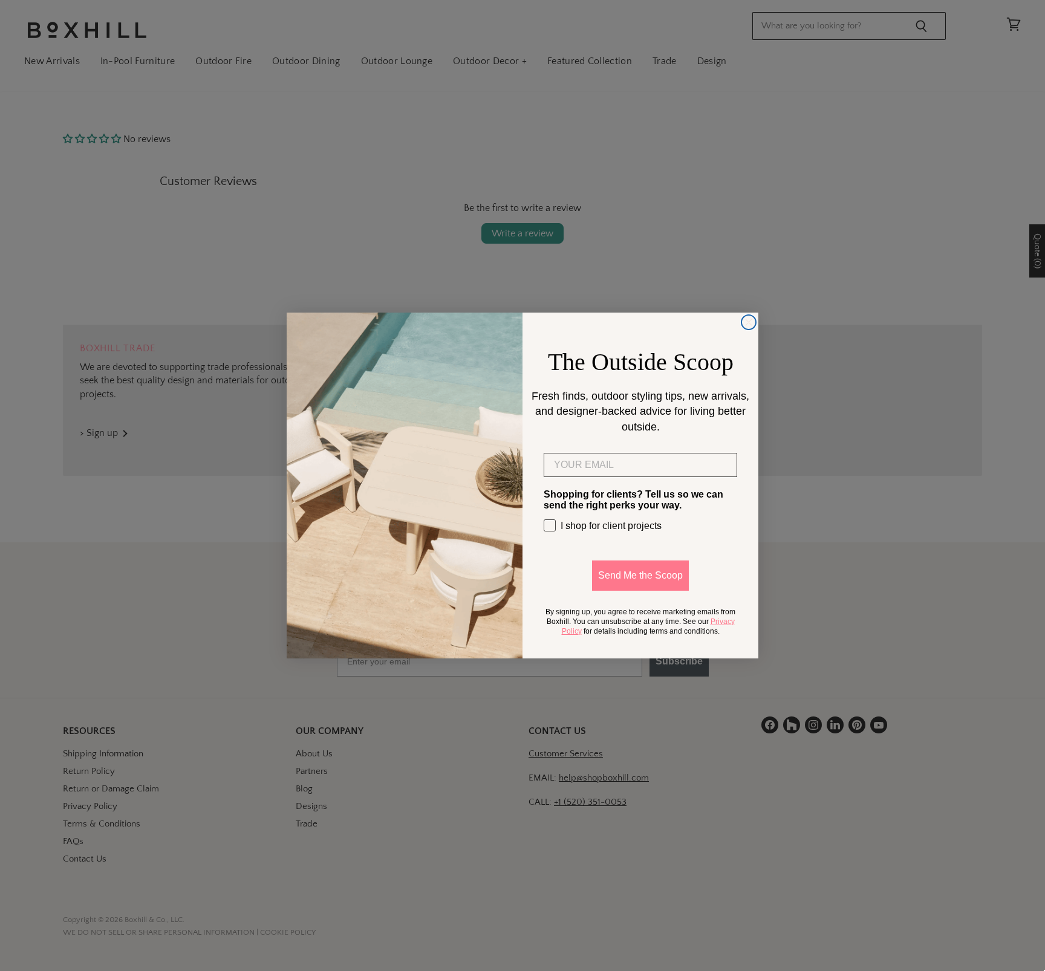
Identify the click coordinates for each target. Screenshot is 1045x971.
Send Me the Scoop (640, 575)
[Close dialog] (748, 322)
